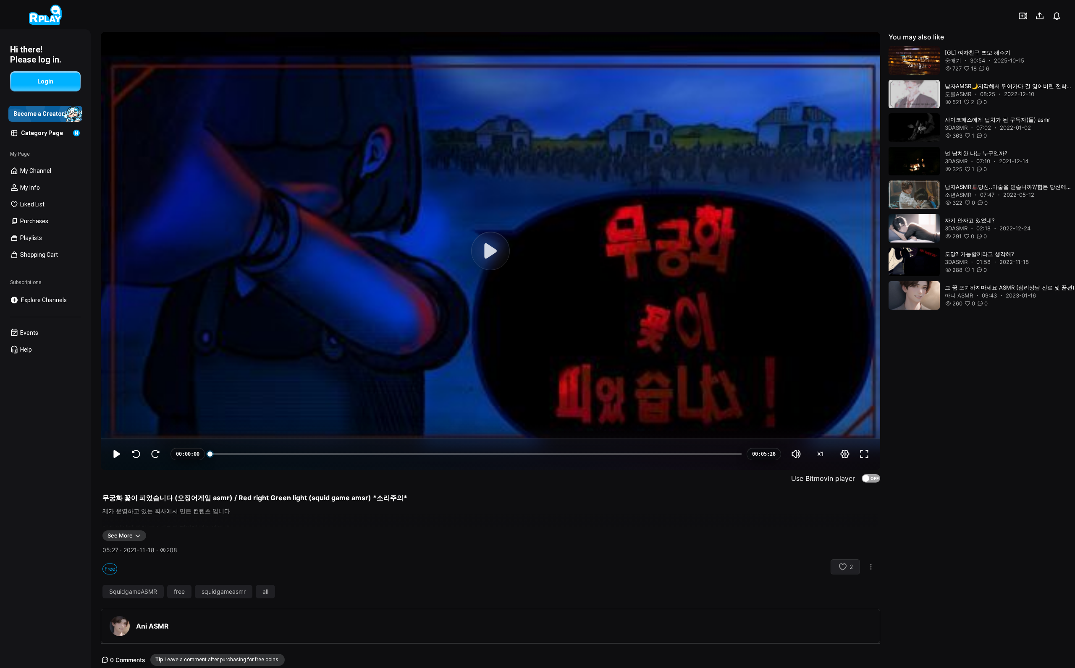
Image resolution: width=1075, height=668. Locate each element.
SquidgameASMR (133, 591)
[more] (870, 566)
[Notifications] (1056, 16)
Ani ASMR (152, 626)
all (265, 591)
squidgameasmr (224, 591)
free (179, 591)
